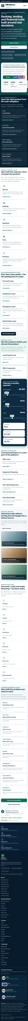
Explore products (14, 43)
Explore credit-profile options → (9, 148)
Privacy (2, 955)
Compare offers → (7, 375)
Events (2, 940)
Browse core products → (8, 119)
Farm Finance (4, 917)
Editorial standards (17, 817)
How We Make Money (6, 936)
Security (3, 951)
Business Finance (5, 914)
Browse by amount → (7, 163)
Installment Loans (5, 884)
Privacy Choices (4, 957)
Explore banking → (7, 213)
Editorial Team (4, 925)
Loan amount (7, 389)
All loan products (5, 879)
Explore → (4, 609)
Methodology (4, 820)
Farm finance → (7, 247)
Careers (3, 938)
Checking (3, 903)
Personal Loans (4, 882)
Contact (3, 934)
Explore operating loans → (9, 491)
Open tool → (6, 362)
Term (4, 413)
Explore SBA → (6, 466)
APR (4, 401)
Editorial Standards (5, 927)
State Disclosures (5, 953)
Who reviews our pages (6, 817)
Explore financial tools (14, 804)
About (2, 922)
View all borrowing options (14, 800)
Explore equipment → (8, 479)
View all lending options (8, 333)
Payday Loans (4, 888)
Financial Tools (14, 47)
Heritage (3, 929)
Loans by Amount (5, 895)
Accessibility (4, 962)
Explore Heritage (6, 528)
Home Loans (3, 912)
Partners (3, 931)
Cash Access (4, 891)
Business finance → (8, 230)
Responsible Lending (5, 948)
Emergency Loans (5, 886)
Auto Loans (3, 910)
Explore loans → (7, 196)
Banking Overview (5, 901)
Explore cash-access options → (9, 134)
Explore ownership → (8, 504)
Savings (3, 905)
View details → (6, 288)
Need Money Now (5, 893)
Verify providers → (7, 265)
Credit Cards (4, 908)
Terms (2, 960)
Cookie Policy (4, 964)
